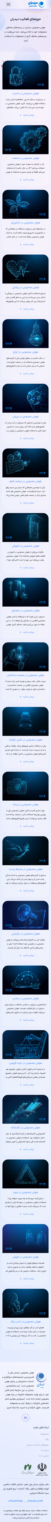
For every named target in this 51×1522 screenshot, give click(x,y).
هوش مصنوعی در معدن (25, 999)
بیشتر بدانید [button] (28, 115)
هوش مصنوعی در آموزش (25, 546)
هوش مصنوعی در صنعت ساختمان (25, 675)
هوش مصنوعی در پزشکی (25, 287)
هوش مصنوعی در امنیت (25, 93)
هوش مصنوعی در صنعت (25, 158)
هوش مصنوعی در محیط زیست (25, 869)
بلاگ (47, 1439)
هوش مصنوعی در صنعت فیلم (25, 481)
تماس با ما (44, 1456)
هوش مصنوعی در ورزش (25, 417)
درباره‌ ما (45, 1450)
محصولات (44, 1434)
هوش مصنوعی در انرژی (25, 352)
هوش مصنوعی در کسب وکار (25, 1322)
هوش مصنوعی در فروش (25, 1257)
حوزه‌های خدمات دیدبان (38, 1445)
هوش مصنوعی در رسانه (25, 805)
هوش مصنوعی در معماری (26, 611)
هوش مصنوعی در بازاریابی (25, 934)
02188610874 (35, 1501)
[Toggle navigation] (8, 4)
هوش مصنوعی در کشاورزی (25, 223)
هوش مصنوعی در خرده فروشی (25, 1063)
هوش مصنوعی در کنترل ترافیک (25, 740)
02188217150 (15, 1501)
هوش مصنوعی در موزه (25, 1192)
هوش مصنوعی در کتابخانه (25, 1128)
